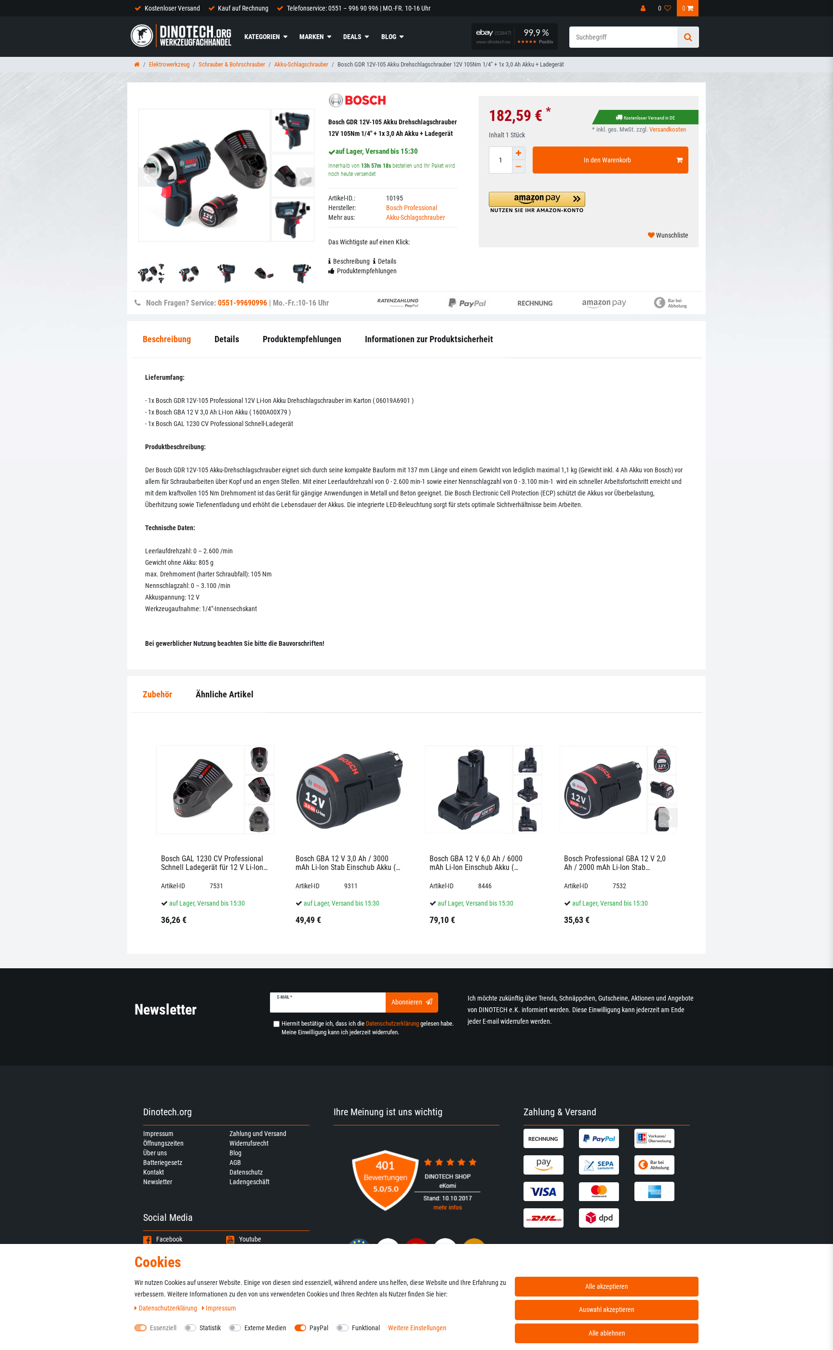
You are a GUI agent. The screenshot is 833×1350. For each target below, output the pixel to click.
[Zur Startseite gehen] (137, 64)
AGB (235, 1162)
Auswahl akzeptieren (606, 1309)
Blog (388, 36)
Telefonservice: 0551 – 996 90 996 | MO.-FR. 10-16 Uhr (358, 8)
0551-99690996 (242, 302)
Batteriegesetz (162, 1162)
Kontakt (153, 1172)
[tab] (157, 694)
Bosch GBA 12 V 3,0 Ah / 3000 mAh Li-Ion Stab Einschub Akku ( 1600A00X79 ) (346, 863)
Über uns (155, 1153)
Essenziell (163, 1328)
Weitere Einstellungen (417, 1328)
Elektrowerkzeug (169, 64)
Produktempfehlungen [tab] (367, 271)
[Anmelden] (644, 8)
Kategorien (262, 36)
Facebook (169, 1239)
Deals (352, 36)
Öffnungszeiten (163, 1143)
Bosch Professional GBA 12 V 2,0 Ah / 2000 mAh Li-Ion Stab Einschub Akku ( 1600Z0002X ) (615, 863)
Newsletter (157, 1182)
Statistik (210, 1328)
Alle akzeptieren (606, 1286)
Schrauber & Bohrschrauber (232, 64)
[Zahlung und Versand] (550, 1138)
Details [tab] (387, 261)
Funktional (366, 1328)
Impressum (158, 1133)
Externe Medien (265, 1328)
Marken (311, 36)
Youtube (250, 1239)
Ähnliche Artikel (225, 694)
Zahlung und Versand (257, 1133)
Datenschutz (246, 1172)
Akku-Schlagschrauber (301, 64)
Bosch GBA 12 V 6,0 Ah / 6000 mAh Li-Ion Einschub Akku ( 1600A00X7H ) (476, 863)
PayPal (318, 1328)
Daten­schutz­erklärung (169, 1308)
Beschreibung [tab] (351, 261)
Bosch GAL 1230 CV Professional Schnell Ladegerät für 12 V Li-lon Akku (212, 863)
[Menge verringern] (518, 167)
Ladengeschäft (249, 1182)
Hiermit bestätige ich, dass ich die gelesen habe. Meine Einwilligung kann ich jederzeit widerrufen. (368, 1028)
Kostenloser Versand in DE (649, 117)
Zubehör (157, 694)
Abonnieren (406, 1002)
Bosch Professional (411, 208)
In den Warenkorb (607, 160)
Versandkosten (667, 129)
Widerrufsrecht (249, 1143)
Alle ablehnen (607, 1333)
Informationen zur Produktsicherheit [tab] (429, 339)
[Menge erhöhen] (518, 153)
